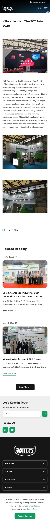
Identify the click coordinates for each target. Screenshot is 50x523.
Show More (24, 387)
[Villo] (8, 8)
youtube (12, 430)
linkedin (5, 430)
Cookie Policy (32, 509)
